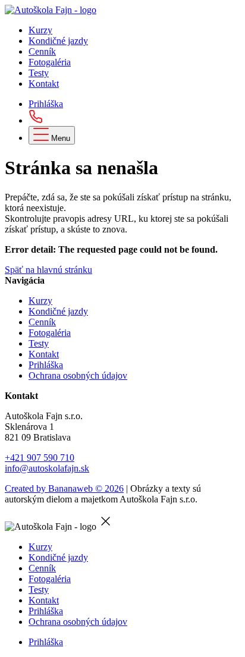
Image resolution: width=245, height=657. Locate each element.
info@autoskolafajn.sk (47, 468)
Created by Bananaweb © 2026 (64, 488)
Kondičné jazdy (58, 41)
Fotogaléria (50, 62)
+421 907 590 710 (39, 457)
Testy (39, 73)
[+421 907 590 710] (36, 120)
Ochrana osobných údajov (78, 375)
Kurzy (40, 30)
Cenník (42, 51)
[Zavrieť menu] (106, 526)
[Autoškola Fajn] (50, 10)
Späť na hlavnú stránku (48, 270)
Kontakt (44, 83)
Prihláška (46, 104)
